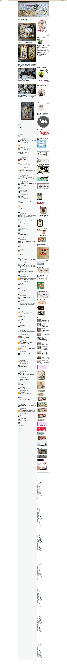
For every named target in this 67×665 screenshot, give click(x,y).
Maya (21, 372)
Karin (21, 311)
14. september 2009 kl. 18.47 (24, 276)
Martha (21, 158)
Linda (21, 240)
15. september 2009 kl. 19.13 (24, 351)
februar (38, 490)
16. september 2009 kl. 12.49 (24, 377)
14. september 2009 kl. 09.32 (24, 167)
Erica (21, 347)
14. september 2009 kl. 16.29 (24, 255)
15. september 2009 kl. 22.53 (24, 363)
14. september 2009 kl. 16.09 (24, 243)
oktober (38, 482)
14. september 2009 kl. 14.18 (24, 239)
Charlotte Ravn (22, 369)
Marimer (21, 176)
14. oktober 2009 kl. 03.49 (23, 424)
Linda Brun (21, 404)
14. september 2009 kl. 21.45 (24, 305)
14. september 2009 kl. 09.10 (24, 146)
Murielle (21, 341)
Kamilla (21, 325)
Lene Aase (21, 228)
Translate (44, 37)
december (38, 480)
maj (37, 487)
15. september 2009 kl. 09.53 (24, 329)
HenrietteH (21, 277)
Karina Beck (22, 139)
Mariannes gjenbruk (23, 237)
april (38, 488)
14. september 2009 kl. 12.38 (24, 230)
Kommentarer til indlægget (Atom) (26, 428)
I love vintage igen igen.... (44, 360)
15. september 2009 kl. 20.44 (24, 359)
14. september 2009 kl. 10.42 (24, 185)
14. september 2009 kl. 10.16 (24, 175)
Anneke (21, 134)
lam (20, 296)
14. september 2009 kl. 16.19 (24, 248)
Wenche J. (21, 387)
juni (38, 486)
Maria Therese (22, 418)
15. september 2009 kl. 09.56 (24, 340)
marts (38, 489)
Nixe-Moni (21, 330)
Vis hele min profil (40, 55)
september (38, 483)
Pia (43, 40)
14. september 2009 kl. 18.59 (24, 281)
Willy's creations (22, 190)
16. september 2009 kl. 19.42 (24, 390)
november (38, 481)
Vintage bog (43, 328)
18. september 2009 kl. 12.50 (24, 408)
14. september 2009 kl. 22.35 (24, 310)
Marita (21, 409)
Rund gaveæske (43, 323)
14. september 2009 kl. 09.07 (24, 142)
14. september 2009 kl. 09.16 (24, 149)
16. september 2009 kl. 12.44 (24, 371)
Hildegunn (21, 391)
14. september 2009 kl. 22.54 (24, 313)
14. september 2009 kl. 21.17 (24, 295)
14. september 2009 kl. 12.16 (24, 217)
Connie (21, 249)
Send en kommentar (21, 425)
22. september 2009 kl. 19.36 (24, 420)
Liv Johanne (22, 274)
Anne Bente (21, 147)
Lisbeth (21, 335)
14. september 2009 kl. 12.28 (24, 227)
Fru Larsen (21, 293)
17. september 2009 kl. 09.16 (24, 394)
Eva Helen (21, 287)
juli (37, 485)
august (38, 484)
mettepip (21, 300)
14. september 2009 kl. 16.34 (24, 262)
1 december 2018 (43, 351)
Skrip (21, 195)
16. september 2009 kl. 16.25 (24, 381)
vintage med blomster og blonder (44, 346)
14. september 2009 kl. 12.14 (24, 213)
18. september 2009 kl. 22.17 (24, 413)
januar (38, 479)
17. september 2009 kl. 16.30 (24, 403)
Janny (21, 364)
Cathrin (21, 270)
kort (21, 129)
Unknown (21, 360)
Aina (20, 182)
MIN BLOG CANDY (43, 337)
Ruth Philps (21, 214)
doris (21, 319)
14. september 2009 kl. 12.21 (24, 223)
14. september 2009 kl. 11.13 (24, 194)
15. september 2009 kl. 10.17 (24, 346)
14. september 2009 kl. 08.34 (24, 138)
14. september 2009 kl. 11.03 (24, 189)
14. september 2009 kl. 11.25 (24, 198)
